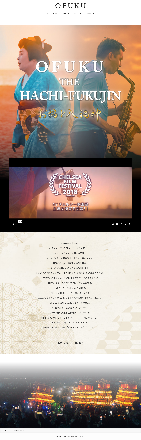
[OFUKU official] (70, 5)
